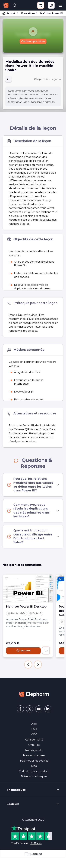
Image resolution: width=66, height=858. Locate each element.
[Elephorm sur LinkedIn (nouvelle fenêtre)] (47, 708)
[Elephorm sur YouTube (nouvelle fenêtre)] (38, 708)
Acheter (25, 650)
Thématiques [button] (16, 789)
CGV (34, 734)
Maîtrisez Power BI (51, 13)
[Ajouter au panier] (46, 650)
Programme (35, 854)
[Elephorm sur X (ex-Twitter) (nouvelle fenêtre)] (29, 708)
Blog (34, 765)
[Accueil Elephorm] (34, 694)
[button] (28, 664)
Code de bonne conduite (34, 771)
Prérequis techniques (34, 776)
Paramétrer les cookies (34, 760)
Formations (28, 13)
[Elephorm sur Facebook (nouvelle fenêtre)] (20, 708)
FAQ (34, 729)
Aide (34, 723)
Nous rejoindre (34, 750)
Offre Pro (34, 744)
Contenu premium (33, 41)
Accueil (11, 13)
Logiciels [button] (13, 804)
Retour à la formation (8, 79)
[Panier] (40, 5)
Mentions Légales (34, 755)
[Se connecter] (51, 5)
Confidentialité (34, 739)
